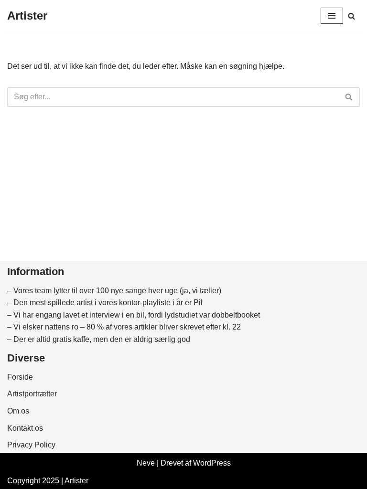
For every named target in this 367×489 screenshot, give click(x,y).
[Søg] (351, 16)
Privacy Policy (31, 445)
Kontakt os (25, 428)
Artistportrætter (32, 394)
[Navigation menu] (332, 16)
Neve (146, 463)
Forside (20, 377)
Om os (18, 411)
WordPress (212, 463)
